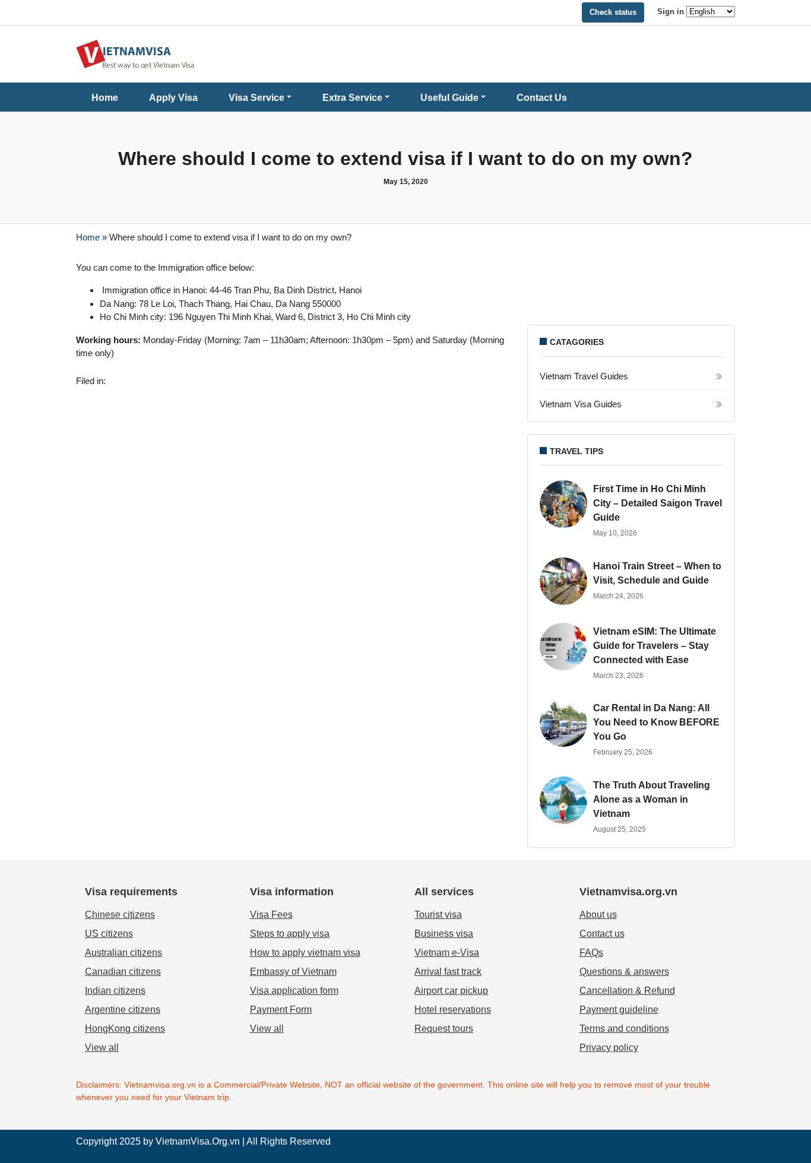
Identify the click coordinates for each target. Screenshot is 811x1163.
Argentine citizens (122, 1009)
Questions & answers (624, 971)
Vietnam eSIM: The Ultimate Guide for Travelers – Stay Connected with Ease (654, 645)
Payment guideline (618, 1009)
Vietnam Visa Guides (581, 404)
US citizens (109, 934)
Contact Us (542, 98)
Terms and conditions (624, 1028)
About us (598, 915)
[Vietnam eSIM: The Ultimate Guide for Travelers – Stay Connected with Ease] (563, 646)
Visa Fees (271, 915)
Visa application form (294, 990)
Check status (613, 12)
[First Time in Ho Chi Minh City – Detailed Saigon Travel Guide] (563, 504)
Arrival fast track (447, 971)
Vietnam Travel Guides (584, 376)
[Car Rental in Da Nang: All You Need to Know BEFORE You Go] (563, 723)
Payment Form (281, 1009)
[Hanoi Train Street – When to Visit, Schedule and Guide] (563, 581)
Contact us (602, 934)
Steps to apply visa (290, 934)
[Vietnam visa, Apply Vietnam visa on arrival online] (135, 53)
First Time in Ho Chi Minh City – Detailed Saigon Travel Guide (657, 503)
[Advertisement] (631, 288)
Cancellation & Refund (627, 990)
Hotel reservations (452, 1009)
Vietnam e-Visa (446, 952)
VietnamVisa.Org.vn (198, 1141)
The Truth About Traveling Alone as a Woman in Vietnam (651, 799)
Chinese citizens (120, 915)
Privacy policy (608, 1047)
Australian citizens (123, 952)
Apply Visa (173, 98)
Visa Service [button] (256, 98)
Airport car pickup (451, 990)
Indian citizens (115, 990)
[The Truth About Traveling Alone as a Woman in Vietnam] (563, 800)
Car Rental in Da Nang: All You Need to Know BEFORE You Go (656, 722)
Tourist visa (438, 915)
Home (104, 98)
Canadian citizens (123, 971)
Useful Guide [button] (449, 98)
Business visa (443, 934)
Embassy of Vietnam (293, 971)
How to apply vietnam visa (305, 952)
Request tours (443, 1028)
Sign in (670, 11)
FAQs (591, 952)
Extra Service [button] (352, 98)
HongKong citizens (125, 1028)
